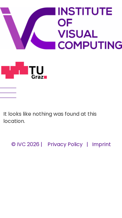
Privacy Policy (65, 144)
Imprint (101, 144)
